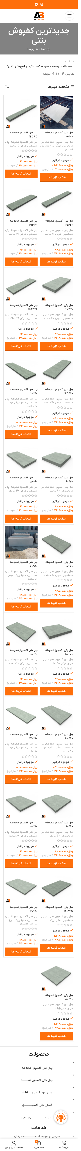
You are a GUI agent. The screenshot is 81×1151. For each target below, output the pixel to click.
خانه (71, 61)
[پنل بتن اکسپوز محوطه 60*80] (21, 802)
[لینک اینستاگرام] (42, 4)
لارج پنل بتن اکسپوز (23, 922)
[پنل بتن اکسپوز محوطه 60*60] (56, 802)
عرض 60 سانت (17, 663)
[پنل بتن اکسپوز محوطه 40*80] (21, 457)
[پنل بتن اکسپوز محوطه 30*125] (21, 200)
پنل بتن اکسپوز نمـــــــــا (37, 1080)
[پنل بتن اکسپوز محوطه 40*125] (56, 369)
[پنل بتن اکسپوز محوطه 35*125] (21, 285)
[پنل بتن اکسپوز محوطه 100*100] (56, 112)
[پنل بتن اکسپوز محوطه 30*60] (56, 285)
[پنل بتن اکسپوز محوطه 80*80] (56, 975)
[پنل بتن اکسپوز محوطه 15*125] (21, 112)
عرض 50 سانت (52, 575)
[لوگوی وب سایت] (39, 16)
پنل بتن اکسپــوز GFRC (37, 1092)
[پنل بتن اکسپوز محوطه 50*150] (21, 542)
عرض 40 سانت (52, 402)
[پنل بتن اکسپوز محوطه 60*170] (21, 714)
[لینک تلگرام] (36, 4)
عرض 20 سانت (53, 234)
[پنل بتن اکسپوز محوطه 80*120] (21, 886)
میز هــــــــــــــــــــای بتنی (36, 1117)
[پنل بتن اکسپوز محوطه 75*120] (56, 886)
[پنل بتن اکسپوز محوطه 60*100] (21, 630)
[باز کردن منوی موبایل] (69, 15)
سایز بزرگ (61, 146)
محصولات (39, 1054)
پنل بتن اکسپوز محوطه (59, 142)
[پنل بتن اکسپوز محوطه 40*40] (56, 457)
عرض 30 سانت (17, 234)
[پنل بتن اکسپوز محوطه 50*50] (56, 630)
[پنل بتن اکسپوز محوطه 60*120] (56, 714)
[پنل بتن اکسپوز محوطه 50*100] (56, 542)
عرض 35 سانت (17, 318)
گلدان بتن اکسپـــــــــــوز (37, 1105)
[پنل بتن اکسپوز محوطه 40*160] (21, 369)
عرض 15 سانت (18, 146)
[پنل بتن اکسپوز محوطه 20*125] (56, 200)
